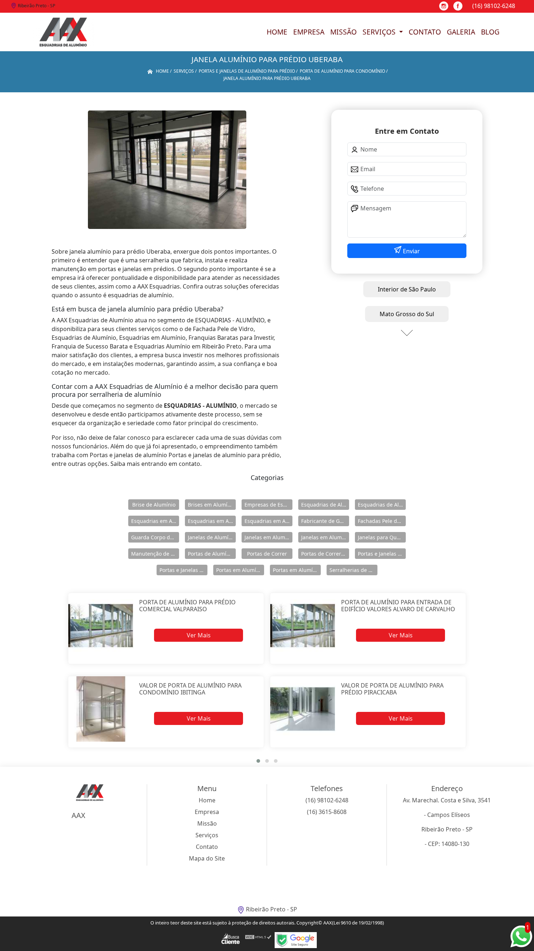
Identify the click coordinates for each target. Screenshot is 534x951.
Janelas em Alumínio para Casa (325, 537)
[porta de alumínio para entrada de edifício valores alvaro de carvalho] (302, 625)
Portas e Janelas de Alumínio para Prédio (183, 570)
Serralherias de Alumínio (353, 570)
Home (277, 32)
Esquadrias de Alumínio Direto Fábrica (382, 504)
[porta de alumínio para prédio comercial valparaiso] (100, 625)
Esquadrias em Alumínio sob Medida (268, 520)
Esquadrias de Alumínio (325, 504)
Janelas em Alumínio (268, 537)
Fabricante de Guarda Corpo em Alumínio (325, 520)
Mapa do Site (207, 858)
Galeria (461, 32)
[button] (258, 761)
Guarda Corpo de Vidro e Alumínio (155, 537)
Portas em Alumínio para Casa (297, 570)
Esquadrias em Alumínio (155, 520)
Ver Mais (199, 635)
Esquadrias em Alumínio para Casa (212, 520)
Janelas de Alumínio (212, 537)
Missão (343, 32)
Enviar (410, 251)
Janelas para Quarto (382, 537)
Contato (425, 32)
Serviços (380, 32)
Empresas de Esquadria (268, 504)
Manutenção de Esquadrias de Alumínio (155, 553)
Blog (490, 32)
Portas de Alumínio (211, 553)
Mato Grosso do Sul (407, 314)
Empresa (308, 32)
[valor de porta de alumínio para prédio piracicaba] (302, 708)
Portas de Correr (267, 553)
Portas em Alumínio (240, 570)
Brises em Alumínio (211, 504)
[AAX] (63, 32)
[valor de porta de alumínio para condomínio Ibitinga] (100, 708)
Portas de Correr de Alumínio (325, 553)
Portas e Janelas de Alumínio (382, 553)
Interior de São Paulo (407, 289)
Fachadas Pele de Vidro (382, 520)
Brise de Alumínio (153, 504)
